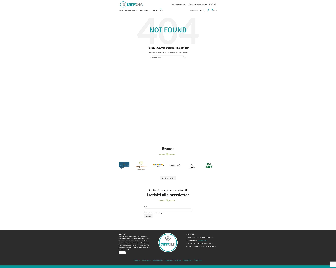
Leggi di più (122, 252)
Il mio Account (146, 260)
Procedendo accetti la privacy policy (155, 213)
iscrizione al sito (202, 240)
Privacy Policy (198, 260)
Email (145, 207)
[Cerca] (204, 10)
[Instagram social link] (212, 4)
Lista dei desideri (158, 260)
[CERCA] (183, 57)
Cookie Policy (187, 260)
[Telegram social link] (215, 4)
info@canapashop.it (181, 4)
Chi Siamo (137, 260)
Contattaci (178, 260)
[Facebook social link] (210, 4)
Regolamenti (169, 260)
